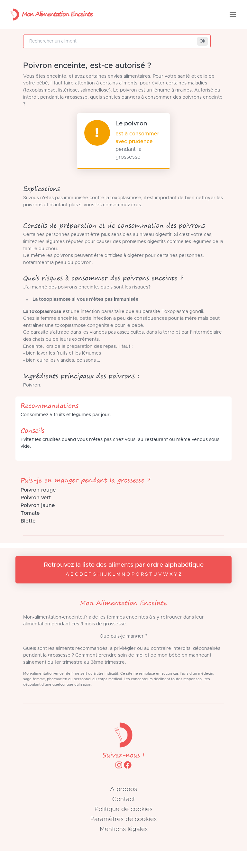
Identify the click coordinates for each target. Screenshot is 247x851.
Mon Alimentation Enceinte (57, 13)
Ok (202, 41)
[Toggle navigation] (232, 14)
